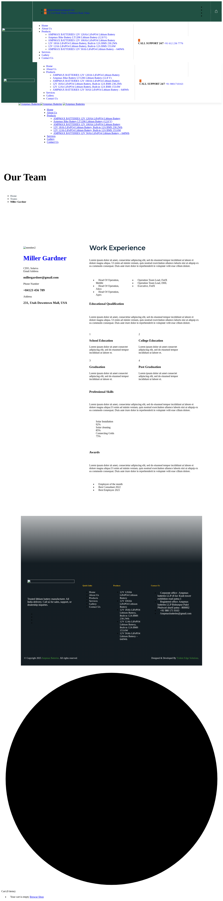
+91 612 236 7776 (173, 43)
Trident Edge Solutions (187, 658)
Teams (13, 199)
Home (13, 196)
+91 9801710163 (174, 84)
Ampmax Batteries (50, 658)
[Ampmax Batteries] (29, 104)
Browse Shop (37, 896)
